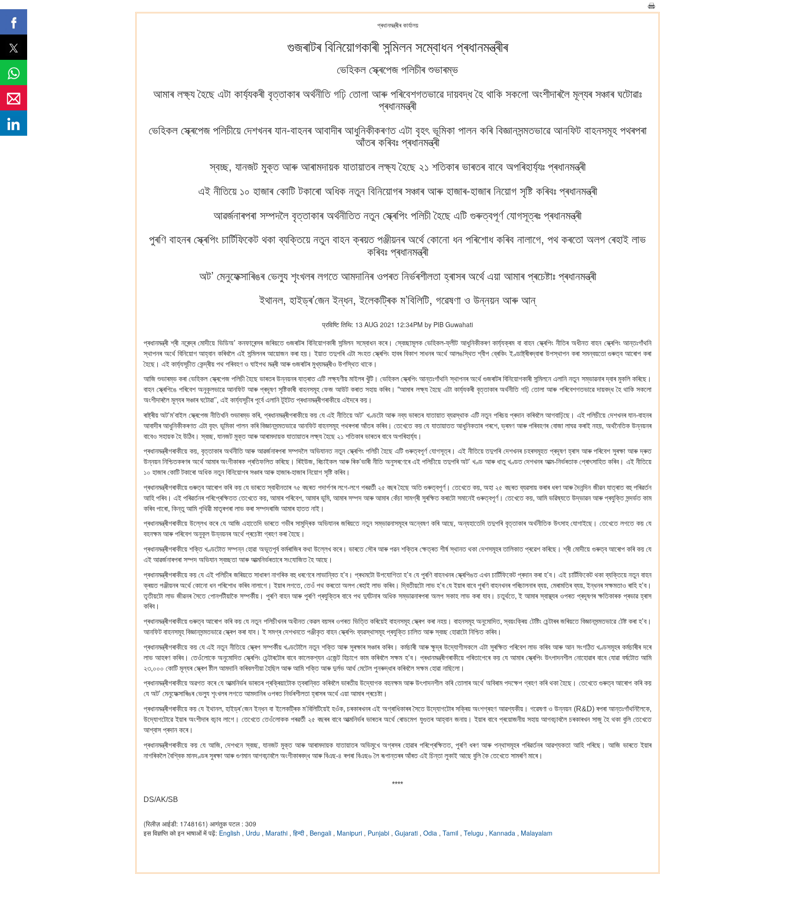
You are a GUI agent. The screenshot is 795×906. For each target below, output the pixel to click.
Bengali (321, 832)
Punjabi (379, 832)
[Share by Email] (13, 97)
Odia (431, 832)
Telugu (474, 832)
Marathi (277, 832)
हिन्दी (299, 832)
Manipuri (350, 832)
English (230, 832)
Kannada (503, 832)
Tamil (451, 832)
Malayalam (537, 832)
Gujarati (407, 832)
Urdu (254, 832)
